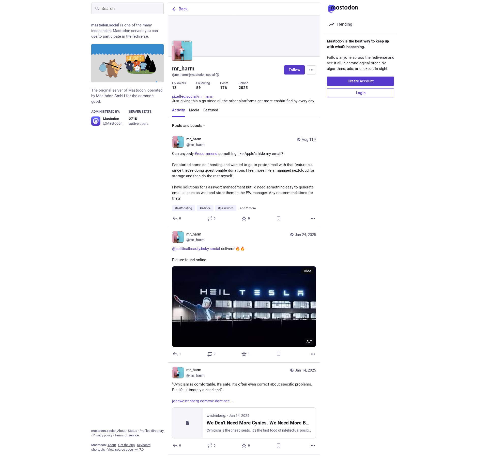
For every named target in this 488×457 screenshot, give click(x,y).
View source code (120, 449)
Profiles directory (152, 431)
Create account (361, 81)
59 (198, 87)
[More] (313, 218)
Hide (307, 271)
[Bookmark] (279, 218)
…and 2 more (247, 208)
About (121, 431)
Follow (294, 70)
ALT (309, 341)
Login (360, 93)
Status (132, 431)
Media (194, 110)
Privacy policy (102, 435)
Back (183, 9)
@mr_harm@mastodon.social (193, 75)
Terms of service (127, 435)
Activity (178, 110)
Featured (210, 110)
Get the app (126, 445)
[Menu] (311, 70)
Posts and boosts (187, 125)
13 (174, 87)
